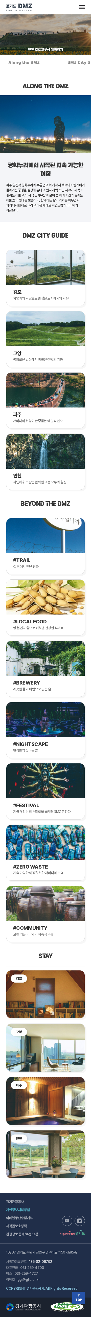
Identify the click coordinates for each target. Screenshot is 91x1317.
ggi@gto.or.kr (28, 1280)
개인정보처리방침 (18, 1210)
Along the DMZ (24, 63)
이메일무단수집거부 (19, 1218)
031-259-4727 (26, 1273)
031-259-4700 (32, 1268)
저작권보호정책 (16, 1226)
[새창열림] (67, 1221)
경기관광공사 (15, 1202)
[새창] (67, 1305)
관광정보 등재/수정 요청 (22, 1234)
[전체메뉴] (82, 7)
